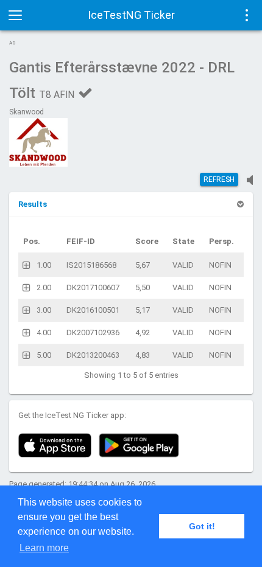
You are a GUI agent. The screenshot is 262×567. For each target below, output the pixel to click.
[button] (32, 204)
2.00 (44, 287)
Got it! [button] (202, 526)
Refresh (219, 179)
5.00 (44, 355)
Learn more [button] (44, 548)
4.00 (44, 332)
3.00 (44, 310)
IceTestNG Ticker (131, 15)
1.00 (44, 265)
